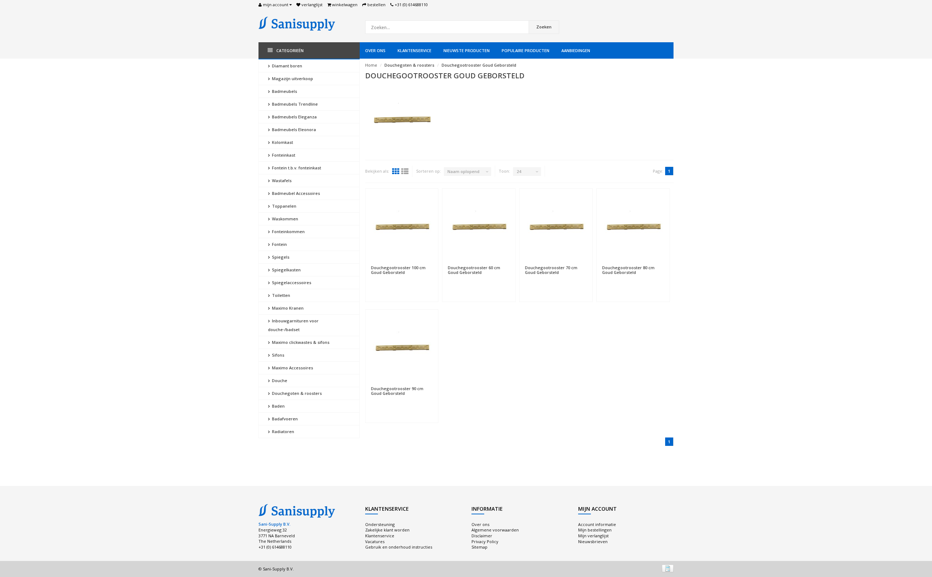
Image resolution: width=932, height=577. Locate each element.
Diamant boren (286, 65)
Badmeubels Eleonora (293, 129)
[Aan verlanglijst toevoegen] (402, 264)
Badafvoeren (284, 418)
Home (371, 65)
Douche (279, 380)
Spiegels (280, 257)
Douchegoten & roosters (296, 393)
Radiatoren (282, 431)
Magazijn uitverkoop (292, 78)
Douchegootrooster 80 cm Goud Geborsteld (628, 270)
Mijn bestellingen (595, 530)
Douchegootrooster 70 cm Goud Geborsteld (551, 270)
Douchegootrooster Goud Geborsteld (479, 65)
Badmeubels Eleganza (294, 116)
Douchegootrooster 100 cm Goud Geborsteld (398, 270)
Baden (278, 406)
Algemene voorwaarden (495, 530)
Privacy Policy (484, 541)
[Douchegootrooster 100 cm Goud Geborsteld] (402, 227)
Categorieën (290, 50)
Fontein (279, 244)
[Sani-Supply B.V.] (296, 23)
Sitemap (479, 547)
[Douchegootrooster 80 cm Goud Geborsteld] (633, 227)
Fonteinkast (283, 155)
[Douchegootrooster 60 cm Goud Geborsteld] (478, 227)
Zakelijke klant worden (387, 530)
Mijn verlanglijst (593, 535)
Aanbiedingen (575, 50)
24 (519, 171)
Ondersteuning (380, 524)
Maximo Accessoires (292, 367)
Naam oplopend (463, 171)
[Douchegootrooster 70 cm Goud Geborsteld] (556, 227)
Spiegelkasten (286, 269)
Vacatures (374, 541)
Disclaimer (481, 535)
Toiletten (280, 295)
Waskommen (284, 218)
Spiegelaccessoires (291, 282)
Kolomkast (282, 142)
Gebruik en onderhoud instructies (398, 547)
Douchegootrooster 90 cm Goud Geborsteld (397, 391)
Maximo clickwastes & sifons (300, 342)
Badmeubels (284, 91)
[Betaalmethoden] (668, 568)
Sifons (277, 355)
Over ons (375, 50)
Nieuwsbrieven (593, 541)
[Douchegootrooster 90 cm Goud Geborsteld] (402, 347)
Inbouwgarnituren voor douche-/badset (293, 325)
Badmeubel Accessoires (295, 193)
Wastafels (281, 180)
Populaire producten (525, 50)
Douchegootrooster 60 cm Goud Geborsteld (474, 270)
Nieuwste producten (466, 50)
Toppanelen (283, 206)
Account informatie (597, 524)
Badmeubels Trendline (294, 104)
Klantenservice (414, 50)
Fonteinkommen (288, 231)
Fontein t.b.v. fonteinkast (296, 167)
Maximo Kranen (287, 308)
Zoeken (544, 27)
